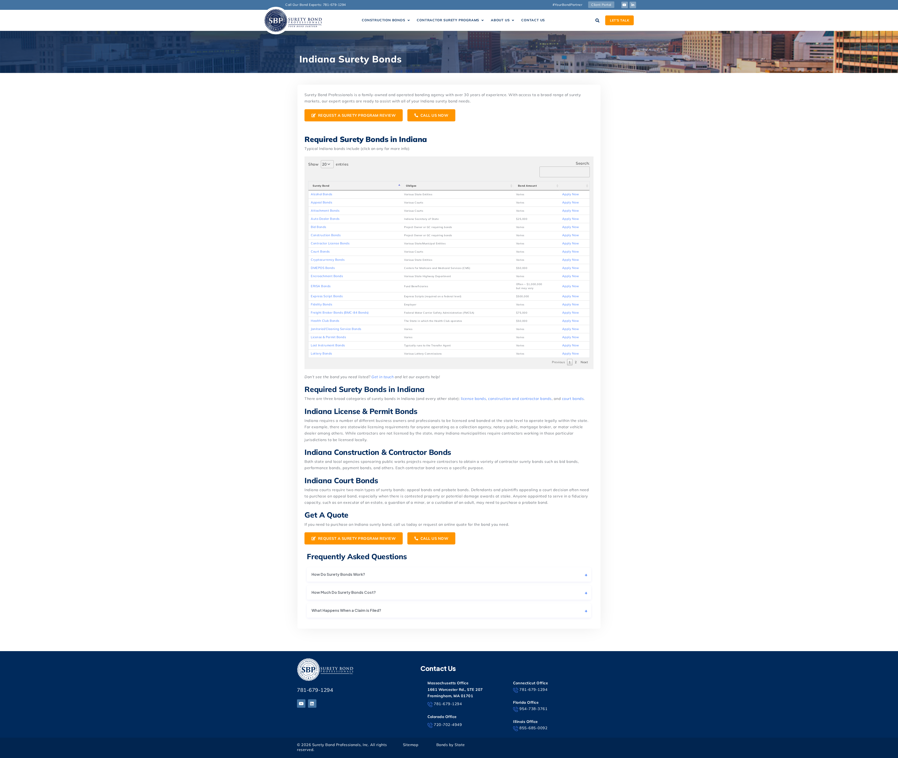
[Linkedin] (312, 703)
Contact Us (533, 20)
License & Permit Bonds (328, 337)
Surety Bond (321, 185)
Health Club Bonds (325, 321)
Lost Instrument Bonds (328, 345)
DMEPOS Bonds (323, 268)
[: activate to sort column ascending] (575, 185)
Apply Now (570, 194)
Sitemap (411, 744)
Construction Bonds (383, 20)
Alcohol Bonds (321, 194)
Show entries (328, 164)
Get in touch (382, 376)
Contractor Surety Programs (448, 20)
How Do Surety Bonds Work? (338, 574)
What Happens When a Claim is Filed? (346, 610)
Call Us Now (433, 115)
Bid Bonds (318, 227)
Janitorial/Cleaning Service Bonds (336, 329)
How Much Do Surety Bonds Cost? (343, 592)
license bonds (473, 398)
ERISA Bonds (321, 286)
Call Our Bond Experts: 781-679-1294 (315, 5)
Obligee (411, 185)
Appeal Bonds (321, 202)
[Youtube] (624, 5)
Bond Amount (527, 185)
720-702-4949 (448, 724)
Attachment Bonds (325, 210)
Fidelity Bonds (321, 304)
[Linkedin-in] (633, 5)
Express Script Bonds (327, 296)
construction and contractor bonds (520, 398)
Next (584, 362)
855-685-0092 (533, 727)
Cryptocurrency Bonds (327, 259)
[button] (385, 20)
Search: (583, 163)
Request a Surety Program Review (356, 115)
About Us (500, 20)
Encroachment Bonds (327, 276)
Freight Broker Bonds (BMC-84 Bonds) (340, 312)
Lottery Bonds (321, 353)
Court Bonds (320, 251)
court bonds (573, 398)
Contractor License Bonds (330, 243)
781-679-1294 (315, 690)
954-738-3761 (533, 708)
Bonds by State (450, 744)
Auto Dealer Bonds (325, 219)
